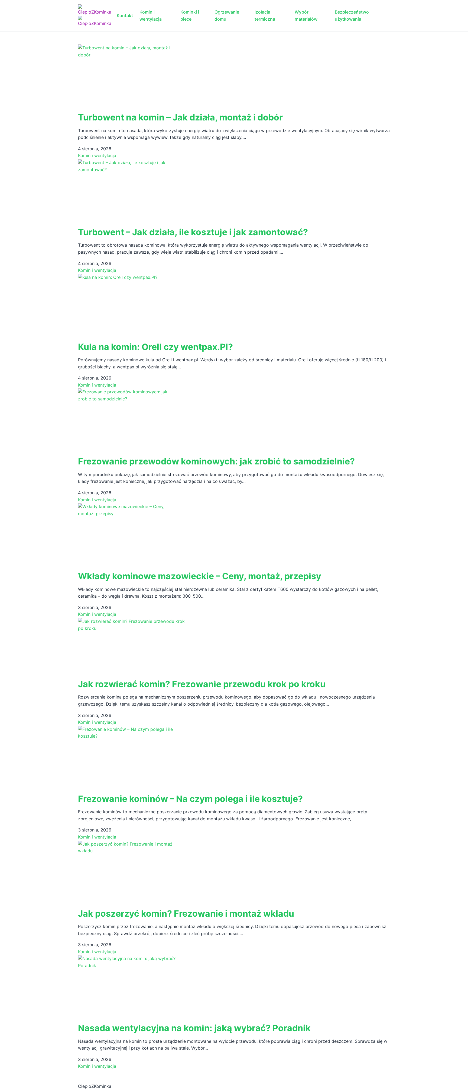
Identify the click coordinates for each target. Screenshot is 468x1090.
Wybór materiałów (306, 15)
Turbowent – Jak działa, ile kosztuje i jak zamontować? (193, 232)
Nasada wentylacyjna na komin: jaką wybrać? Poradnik (194, 1028)
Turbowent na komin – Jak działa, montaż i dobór (180, 117)
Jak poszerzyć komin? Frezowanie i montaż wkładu (186, 913)
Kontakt (125, 15)
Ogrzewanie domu (226, 15)
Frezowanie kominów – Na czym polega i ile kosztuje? (190, 798)
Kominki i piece (189, 15)
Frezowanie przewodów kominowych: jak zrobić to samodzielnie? (216, 461)
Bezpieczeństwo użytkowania (352, 15)
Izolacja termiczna (265, 15)
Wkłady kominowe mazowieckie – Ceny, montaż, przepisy (199, 576)
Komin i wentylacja (150, 15)
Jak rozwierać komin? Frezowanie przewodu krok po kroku (202, 684)
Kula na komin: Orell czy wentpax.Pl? (155, 347)
